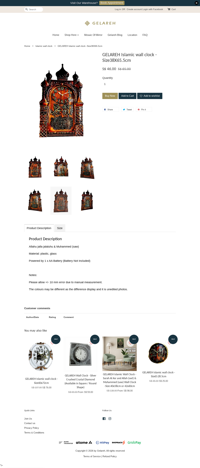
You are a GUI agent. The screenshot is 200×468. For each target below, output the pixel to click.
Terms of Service (92, 456)
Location (132, 35)
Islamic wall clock (43, 46)
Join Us (28, 418)
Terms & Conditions (34, 432)
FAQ (145, 35)
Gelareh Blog (115, 35)
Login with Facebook (152, 9)
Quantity (107, 77)
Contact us (29, 423)
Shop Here (71, 35)
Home (55, 35)
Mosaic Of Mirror (93, 35)
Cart (174, 9)
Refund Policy (109, 456)
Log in (118, 9)
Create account (134, 9)
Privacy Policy (31, 428)
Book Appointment (111, 2)
